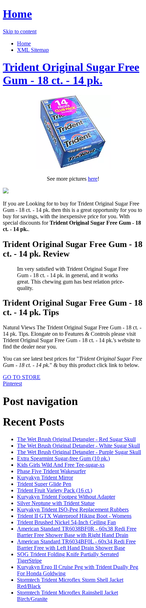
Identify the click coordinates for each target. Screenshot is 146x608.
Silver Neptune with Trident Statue (56, 503)
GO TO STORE (21, 377)
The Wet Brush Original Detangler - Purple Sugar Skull (79, 452)
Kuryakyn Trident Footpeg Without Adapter (66, 497)
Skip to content (19, 31)
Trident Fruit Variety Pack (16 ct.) (54, 490)
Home (17, 13)
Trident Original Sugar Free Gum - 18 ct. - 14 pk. (71, 74)
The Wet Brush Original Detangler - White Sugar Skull (78, 446)
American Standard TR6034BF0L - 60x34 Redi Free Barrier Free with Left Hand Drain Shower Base (76, 544)
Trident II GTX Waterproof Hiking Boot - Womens (74, 516)
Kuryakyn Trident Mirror (45, 478)
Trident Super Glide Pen (44, 484)
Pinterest (12, 383)
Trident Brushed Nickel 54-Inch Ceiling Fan (66, 522)
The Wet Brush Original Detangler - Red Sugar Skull (76, 439)
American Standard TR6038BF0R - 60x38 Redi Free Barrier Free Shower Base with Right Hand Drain (76, 532)
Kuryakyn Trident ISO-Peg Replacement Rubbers (73, 509)
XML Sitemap (33, 50)
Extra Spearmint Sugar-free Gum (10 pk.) (63, 458)
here (92, 179)
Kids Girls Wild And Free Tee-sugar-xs (61, 465)
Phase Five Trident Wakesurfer (51, 471)
